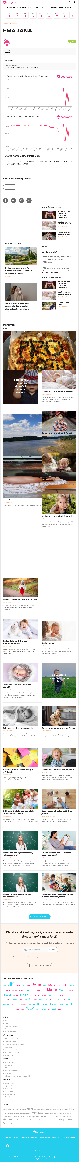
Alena (44, 996)
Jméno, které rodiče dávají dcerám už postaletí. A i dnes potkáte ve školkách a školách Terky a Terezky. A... (59, 736)
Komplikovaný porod (12, 1070)
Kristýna (17, 1004)
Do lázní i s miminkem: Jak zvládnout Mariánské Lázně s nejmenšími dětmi (18, 271)
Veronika (21, 990)
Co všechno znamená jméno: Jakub (58, 769)
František (28, 999)
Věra (61, 996)
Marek (40, 999)
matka (16, 1113)
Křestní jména (10, 1021)
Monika (58, 985)
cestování (18, 1109)
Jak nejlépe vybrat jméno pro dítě (19, 728)
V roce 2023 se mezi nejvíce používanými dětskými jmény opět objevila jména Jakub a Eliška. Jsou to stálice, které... (20, 651)
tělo (38, 1120)
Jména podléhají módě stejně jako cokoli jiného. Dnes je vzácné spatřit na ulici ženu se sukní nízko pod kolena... (19, 607)
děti (30, 1109)
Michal (71, 985)
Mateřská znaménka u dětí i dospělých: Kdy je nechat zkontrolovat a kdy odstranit (18, 306)
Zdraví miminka (10, 1091)
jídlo (51, 1109)
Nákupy (68, 8)
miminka (25, 1113)
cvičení (24, 1109)
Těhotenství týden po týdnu (14, 1044)
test (70, 1116)
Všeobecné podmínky (29, 1137)
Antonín (44, 985)
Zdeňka (38, 990)
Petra (52, 999)
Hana (37, 995)
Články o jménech (11, 1032)
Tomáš (30, 990)
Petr (24, 995)
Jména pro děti (20, 392)
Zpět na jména (10, 187)
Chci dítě (12, 8)
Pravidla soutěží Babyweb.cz (49, 1137)
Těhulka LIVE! (31, 1120)
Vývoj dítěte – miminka (13, 1086)
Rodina (61, 8)
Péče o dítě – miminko (12, 1089)
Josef (30, 1008)
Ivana (72, 996)
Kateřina (51, 985)
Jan (37, 1003)
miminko (37, 1113)
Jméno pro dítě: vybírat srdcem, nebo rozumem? (18, 854)
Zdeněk (6, 1004)
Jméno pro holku (11, 1026)
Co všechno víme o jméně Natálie (64, 223)
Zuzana (59, 1009)
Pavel (7, 995)
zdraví (70, 1120)
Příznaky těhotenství (12, 1039)
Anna (15, 995)
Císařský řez (9, 1073)
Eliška (17, 1009)
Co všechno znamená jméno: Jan (59, 678)
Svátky (7, 1029)
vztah (56, 1120)
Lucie (65, 985)
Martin (63, 990)
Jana (36, 984)
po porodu (19, 1116)
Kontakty (8, 1137)
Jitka (31, 996)
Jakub (43, 1009)
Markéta (71, 990)
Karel (50, 996)
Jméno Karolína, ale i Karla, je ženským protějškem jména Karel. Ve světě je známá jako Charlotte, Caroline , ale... (59, 524)
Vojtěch (57, 999)
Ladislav (56, 996)
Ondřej (37, 1009)
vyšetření (50, 1120)
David (46, 999)
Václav (14, 999)
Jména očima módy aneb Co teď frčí (20, 599)
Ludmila (67, 996)
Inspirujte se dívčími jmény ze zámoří (17, 686)
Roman (29, 1004)
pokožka (10, 1116)
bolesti (11, 1109)
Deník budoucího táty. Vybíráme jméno (57, 812)
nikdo (56, 1113)
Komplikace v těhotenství (13, 1052)
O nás (16, 1137)
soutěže (65, 1116)
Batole (44, 8)
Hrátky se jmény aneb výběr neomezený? (55, 475)
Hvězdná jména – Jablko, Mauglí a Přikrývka (18, 770)
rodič (56, 1116)
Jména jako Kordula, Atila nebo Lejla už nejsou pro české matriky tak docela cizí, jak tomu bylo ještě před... (58, 485)
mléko (46, 1113)
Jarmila (35, 999)
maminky (8, 1113)
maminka (69, 1109)
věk (66, 1120)
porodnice (35, 1116)
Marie (52, 989)
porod (28, 1116)
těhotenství (10, 1119)
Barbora (22, 1009)
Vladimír (69, 999)
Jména (5, 8)
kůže (61, 1109)
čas (4, 1123)
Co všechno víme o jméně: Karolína (58, 516)
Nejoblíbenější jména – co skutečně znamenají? (64, 214)
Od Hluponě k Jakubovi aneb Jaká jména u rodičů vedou (19, 812)
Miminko (37, 8)
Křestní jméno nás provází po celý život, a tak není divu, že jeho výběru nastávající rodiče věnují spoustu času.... (20, 821)
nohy (60, 1113)
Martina (18, 985)
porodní (44, 1116)
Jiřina (13, 1004)
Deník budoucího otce (48, 816)
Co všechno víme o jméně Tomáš (64, 233)
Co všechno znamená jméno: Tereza (58, 728)
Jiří (11, 984)
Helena (28, 985)
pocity (69, 1113)
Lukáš (54, 1009)
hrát (47, 1109)
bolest (5, 1109)
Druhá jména (48, 643)
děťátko (37, 1109)
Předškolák (52, 8)
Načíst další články (41, 917)
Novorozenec (9, 1083)
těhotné (22, 1120)
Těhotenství (21, 8)
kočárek (56, 1109)
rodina (51, 1116)
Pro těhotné (9, 1055)
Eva (63, 999)
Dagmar (20, 999)
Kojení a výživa (10, 1094)
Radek (4, 985)
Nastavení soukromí (39, 1151)
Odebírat (52, 950)
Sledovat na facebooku (41, 965)
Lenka (7, 990)
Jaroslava (23, 1004)
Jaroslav (69, 1004)
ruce (60, 1116)
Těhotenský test (10, 1042)
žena (10, 1123)
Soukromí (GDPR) (69, 1137)
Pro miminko (9, 1097)
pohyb (5, 1116)
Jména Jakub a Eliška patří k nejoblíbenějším (15, 642)
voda (43, 1120)
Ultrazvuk (8, 1047)
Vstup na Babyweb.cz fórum (58, 268)
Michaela (14, 990)
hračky (43, 1109)
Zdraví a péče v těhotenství (14, 1050)
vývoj (61, 1120)
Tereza (7, 999)
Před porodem (10, 1062)
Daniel (23, 985)
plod (64, 1113)
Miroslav (53, 1004)
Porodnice (8, 1065)
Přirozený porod (10, 1068)
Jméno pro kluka (10, 1023)
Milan (45, 1004)
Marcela (43, 990)
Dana (49, 1009)
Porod (30, 8)
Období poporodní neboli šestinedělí (17, 1076)
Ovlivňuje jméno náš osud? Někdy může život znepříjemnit (57, 895)
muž (51, 1113)
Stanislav (61, 1004)
